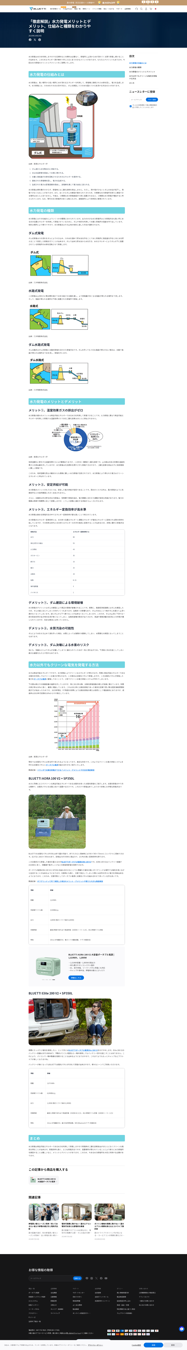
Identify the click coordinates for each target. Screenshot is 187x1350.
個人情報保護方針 (123, 1293)
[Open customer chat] (181, 1329)
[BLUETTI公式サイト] (38, 9)
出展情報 (54, 1297)
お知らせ (54, 1305)
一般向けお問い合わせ (146, 1301)
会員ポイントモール (101, 1297)
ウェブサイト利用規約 (124, 1313)
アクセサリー (33, 1313)
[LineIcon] (86, 1278)
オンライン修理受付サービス (82, 1313)
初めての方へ (77, 1297)
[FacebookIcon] (101, 1278)
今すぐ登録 (152, 100)
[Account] (146, 9)
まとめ (131, 83)
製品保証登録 (121, 1297)
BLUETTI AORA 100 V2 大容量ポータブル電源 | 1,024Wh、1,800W (91, 956)
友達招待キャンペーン (102, 1301)
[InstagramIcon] (91, 1278)
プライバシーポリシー (95, 1345)
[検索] (141, 9)
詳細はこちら (76, 977)
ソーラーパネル (34, 1309)
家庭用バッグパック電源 (37, 1297)
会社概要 (54, 1293)
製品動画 (76, 1309)
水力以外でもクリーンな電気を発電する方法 (143, 77)
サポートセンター (79, 1293)
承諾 (153, 1345)
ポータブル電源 (40, 679)
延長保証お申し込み (124, 1301)
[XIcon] (96, 1278)
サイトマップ (55, 1313)
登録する (77, 1278)
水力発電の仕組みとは (138, 63)
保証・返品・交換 (123, 1305)
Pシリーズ (32, 1317)
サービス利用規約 (138, 105)
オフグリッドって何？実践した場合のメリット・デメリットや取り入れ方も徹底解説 (70, 881)
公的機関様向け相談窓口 (147, 1293)
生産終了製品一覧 (35, 1321)
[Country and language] (156, 9)
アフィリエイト (144, 1297)
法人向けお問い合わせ (146, 1305)
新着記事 (54, 1301)
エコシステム (33, 1301)
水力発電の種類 (135, 67)
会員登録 (98, 1293)
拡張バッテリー (34, 1305)
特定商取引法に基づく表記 (126, 1309)
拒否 (173, 1345)
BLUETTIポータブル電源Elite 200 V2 (83, 1050)
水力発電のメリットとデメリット (142, 71)
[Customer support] (137, 9)
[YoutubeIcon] (105, 1278)
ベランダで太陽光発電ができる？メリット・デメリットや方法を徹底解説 (65, 770)
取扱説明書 (76, 1301)
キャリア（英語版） (57, 1309)
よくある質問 (77, 1305)
